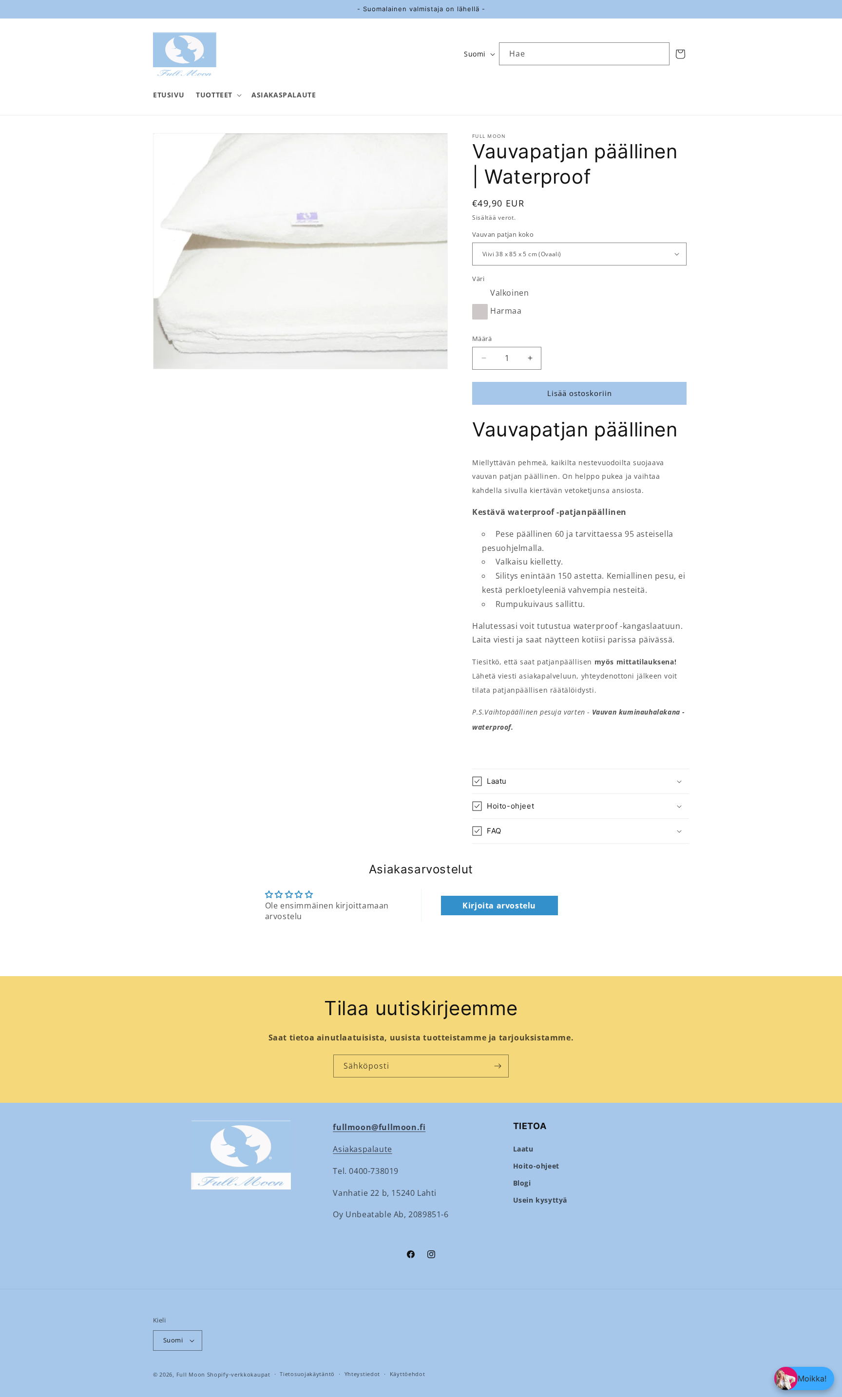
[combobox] (584, 54)
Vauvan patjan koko (503, 234)
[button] (218, 95)
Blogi (522, 1183)
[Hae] (658, 53)
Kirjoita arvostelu (499, 905)
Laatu (523, 1148)
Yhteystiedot (362, 1374)
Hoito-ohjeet (536, 1165)
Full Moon (190, 1374)
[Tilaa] (497, 1066)
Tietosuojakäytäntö (307, 1374)
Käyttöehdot (407, 1374)
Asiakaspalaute (362, 1149)
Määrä (482, 338)
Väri (478, 278)
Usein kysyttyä (540, 1200)
